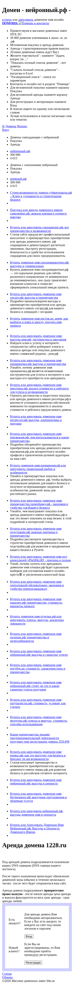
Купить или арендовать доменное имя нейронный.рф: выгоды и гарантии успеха (39, 652)
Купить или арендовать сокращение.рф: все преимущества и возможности (39, 229)
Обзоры (7, 977)
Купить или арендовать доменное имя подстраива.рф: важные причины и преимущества (35, 532)
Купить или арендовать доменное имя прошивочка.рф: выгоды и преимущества (38, 362)
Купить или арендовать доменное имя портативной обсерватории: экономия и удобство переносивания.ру (37, 585)
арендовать (25, 19)
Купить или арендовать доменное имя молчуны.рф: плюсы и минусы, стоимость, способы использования (39, 720)
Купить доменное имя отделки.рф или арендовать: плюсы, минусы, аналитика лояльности (37, 620)
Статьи (7, 973)
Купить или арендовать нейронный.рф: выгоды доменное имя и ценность (36, 812)
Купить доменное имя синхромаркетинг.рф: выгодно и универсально (39, 264)
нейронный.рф (20, 151)
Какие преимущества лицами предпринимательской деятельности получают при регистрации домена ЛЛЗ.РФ (39, 738)
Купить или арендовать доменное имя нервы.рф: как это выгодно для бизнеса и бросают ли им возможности (38, 755)
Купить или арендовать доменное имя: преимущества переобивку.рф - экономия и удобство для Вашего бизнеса (39, 504)
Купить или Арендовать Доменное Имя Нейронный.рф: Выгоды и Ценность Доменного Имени (37, 828)
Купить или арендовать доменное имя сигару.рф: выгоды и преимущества (35, 295)
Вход (5, 129)
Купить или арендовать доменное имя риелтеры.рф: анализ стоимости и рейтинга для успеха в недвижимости (39, 388)
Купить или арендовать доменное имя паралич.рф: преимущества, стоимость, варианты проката (36, 602)
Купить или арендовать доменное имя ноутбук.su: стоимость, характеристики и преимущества (37, 668)
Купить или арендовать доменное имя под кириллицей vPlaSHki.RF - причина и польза (40, 558)
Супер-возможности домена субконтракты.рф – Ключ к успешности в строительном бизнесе (41, 196)
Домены (10, 126)
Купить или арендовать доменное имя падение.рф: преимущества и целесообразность (35, 637)
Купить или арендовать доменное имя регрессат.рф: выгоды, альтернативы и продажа (36, 420)
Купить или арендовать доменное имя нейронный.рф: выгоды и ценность (35, 781)
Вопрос (22, 126)
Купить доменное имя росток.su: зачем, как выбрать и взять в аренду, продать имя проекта (39, 322)
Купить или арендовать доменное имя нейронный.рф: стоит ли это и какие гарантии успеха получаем (35, 686)
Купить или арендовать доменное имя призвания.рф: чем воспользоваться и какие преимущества (39, 437)
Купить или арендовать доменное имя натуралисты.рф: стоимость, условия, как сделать (38, 703)
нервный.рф (18, 178)
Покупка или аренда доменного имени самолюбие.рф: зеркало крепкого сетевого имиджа (38, 213)
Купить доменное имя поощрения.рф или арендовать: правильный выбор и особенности (38, 469)
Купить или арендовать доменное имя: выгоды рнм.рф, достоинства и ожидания (38, 337)
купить (7, 19)
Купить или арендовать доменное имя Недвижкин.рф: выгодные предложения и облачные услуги (38, 797)
